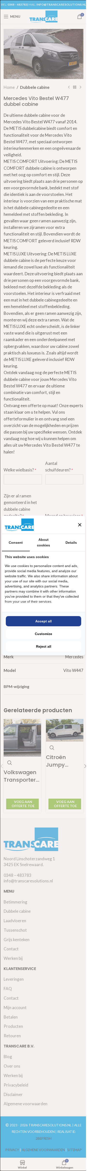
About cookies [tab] (43, 542)
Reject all (43, 646)
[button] (79, 524)
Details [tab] (71, 542)
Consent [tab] (16, 542)
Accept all (43, 621)
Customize (43, 634)
